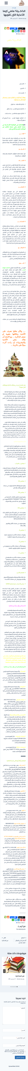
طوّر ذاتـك (14, 7)
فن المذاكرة (5, 939)
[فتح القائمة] (6, 3)
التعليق (23, 1008)
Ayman (20, 18)
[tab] (17, 986)
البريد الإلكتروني (20, 1038)
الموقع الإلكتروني (20, 1045)
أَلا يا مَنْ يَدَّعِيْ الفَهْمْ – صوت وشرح (21, 940)
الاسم (23, 1030)
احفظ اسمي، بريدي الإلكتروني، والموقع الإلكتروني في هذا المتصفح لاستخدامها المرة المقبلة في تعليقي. (14, 1051)
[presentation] (14, 965)
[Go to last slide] (23, 971)
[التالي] (4, 971)
